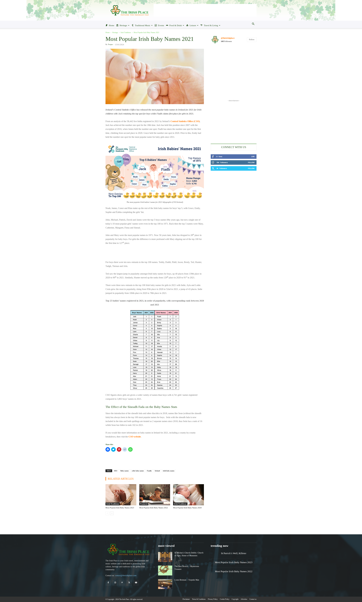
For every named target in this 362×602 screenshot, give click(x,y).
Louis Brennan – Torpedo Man (186, 580)
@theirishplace (228, 38)
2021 (115, 471)
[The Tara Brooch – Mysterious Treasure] (165, 570)
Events (161, 25)
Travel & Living (211, 25)
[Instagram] (115, 582)
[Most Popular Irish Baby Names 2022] (154, 494)
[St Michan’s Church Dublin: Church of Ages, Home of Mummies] (165, 557)
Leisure (193, 25)
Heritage (123, 25)
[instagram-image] (218, 53)
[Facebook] (108, 582)
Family (149, 471)
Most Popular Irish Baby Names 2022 (153, 508)
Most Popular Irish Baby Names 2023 (119, 508)
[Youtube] (136, 582)
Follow (251, 39)
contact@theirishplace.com (125, 575)
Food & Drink (175, 25)
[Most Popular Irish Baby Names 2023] (120, 494)
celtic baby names (138, 471)
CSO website (135, 436)
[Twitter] (129, 582)
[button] (253, 24)
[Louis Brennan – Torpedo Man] (165, 584)
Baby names (124, 471)
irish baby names (168, 471)
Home (111, 25)
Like (253, 156)
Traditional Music (142, 25)
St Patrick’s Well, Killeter (233, 553)
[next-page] (112, 513)
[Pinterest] (122, 582)
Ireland (157, 471)
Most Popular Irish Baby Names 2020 (187, 508)
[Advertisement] (205, 10)
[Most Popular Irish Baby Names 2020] (188, 494)
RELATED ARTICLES (121, 478)
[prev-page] (107, 513)
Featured (143, 504)
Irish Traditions (126, 32)
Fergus (110, 44)
